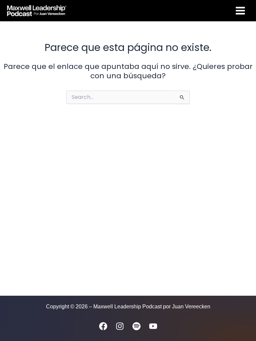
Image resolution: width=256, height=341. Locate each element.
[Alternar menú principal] (240, 11)
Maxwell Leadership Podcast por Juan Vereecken (134, 10)
